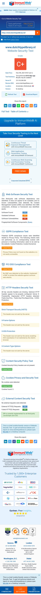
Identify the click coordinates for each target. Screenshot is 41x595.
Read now (22, 12)
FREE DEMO (20, 171)
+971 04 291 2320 (29, 561)
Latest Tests (15, 40)
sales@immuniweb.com (20, 538)
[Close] (37, 9)
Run (37, 32)
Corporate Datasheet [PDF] (20, 181)
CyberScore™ (6, 591)
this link (5, 583)
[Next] (40, 11)
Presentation (34, 591)
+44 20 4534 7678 (29, 546)
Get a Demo (20, 591)
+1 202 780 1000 (10, 561)
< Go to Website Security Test (11, 19)
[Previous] (1, 11)
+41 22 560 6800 (10, 546)
